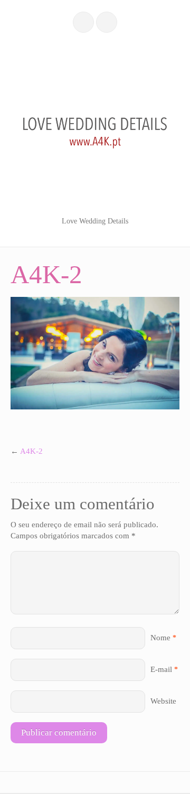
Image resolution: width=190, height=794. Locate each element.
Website (163, 701)
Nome (160, 637)
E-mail (161, 669)
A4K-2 (31, 451)
